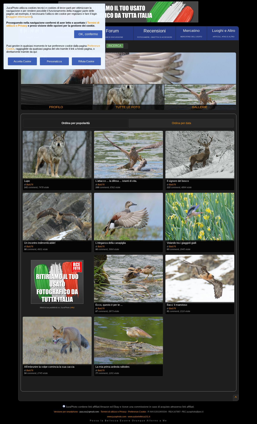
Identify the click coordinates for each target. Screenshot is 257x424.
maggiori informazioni (19, 16)
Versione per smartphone (66, 412)
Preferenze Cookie (137, 412)
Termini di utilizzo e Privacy (113, 412)
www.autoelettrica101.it (139, 416)
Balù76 (29, 184)
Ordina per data (181, 123)
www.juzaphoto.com (116, 416)
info (72, 307)
